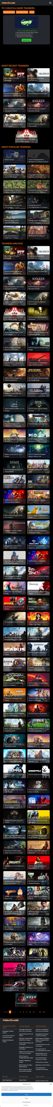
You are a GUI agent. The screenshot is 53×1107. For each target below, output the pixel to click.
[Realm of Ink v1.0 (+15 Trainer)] (14, 954)
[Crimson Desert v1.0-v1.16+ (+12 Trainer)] (14, 664)
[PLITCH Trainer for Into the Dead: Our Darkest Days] (38, 374)
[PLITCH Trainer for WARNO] (38, 557)
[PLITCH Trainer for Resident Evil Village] (38, 344)
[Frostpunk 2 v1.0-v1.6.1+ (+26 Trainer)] (14, 817)
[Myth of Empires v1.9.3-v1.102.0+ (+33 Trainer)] (14, 217)
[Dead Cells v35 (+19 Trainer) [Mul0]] (14, 588)
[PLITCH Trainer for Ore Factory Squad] (38, 481)
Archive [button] (32, 12)
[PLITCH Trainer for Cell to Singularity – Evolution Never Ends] (38, 542)
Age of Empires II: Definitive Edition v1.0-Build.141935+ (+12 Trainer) (42, 1040)
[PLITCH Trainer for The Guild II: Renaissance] (38, 908)
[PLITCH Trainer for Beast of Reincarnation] (38, 120)
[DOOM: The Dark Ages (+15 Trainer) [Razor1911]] (14, 374)
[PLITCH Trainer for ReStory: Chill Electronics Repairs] (38, 329)
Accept (26, 1094)
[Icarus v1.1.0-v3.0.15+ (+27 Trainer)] (14, 649)
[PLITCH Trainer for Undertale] (38, 771)
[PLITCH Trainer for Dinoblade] (38, 390)
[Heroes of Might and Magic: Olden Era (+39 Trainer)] (14, 344)
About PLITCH (26, 40)
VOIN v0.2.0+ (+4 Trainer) (42, 1062)
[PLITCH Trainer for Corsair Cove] (38, 420)
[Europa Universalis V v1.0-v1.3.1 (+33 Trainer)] (14, 939)
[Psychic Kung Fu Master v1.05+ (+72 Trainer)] (14, 329)
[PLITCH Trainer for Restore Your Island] (38, 512)
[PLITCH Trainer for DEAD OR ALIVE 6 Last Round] (38, 695)
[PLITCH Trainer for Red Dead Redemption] (38, 862)
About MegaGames (7, 1080)
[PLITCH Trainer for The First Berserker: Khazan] (38, 105)
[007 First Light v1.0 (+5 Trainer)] (14, 618)
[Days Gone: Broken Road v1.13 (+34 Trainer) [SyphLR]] (14, 557)
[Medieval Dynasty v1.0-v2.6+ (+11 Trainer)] (14, 390)
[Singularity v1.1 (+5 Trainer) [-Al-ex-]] (14, 862)
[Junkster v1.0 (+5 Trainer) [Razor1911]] (14, 893)
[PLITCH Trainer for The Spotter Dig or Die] (38, 847)
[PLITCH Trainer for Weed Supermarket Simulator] (38, 725)
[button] (51, 1084)
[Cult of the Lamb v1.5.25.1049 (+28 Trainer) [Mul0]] (26, 136)
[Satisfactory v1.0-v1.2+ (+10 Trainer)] (14, 695)
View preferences (27, 1102)
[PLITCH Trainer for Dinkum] (38, 496)
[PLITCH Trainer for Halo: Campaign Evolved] (38, 634)
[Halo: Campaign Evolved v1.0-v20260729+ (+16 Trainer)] (14, 573)
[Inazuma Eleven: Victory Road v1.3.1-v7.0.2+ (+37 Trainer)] (14, 756)
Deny (26, 1098)
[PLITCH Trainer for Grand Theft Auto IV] (38, 893)
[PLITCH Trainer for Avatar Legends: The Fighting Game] (38, 664)
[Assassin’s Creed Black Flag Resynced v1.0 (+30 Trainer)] (14, 908)
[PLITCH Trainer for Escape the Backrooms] (38, 313)
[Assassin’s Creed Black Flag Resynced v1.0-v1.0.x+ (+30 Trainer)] (14, 634)
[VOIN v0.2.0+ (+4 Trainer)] (38, 232)
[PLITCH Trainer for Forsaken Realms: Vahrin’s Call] (38, 451)
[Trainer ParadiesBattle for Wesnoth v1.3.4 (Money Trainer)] (38, 156)
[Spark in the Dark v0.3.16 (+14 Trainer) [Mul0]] (14, 466)
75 (26, 1012)
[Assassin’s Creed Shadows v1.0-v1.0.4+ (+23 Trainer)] (14, 171)
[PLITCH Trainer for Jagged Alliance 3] (38, 740)
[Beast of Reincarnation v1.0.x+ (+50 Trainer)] (14, 512)
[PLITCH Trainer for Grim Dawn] (38, 710)
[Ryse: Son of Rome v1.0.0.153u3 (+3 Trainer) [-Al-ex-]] (14, 105)
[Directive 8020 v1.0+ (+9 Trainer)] (26, 999)
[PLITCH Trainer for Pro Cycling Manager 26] (38, 817)
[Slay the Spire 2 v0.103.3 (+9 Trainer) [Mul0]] (14, 923)
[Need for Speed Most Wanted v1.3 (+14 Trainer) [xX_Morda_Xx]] (14, 679)
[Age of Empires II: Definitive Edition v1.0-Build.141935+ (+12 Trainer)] (14, 186)
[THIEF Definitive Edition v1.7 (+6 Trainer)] (14, 405)
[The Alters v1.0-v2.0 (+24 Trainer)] (14, 969)
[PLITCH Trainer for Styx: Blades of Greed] (38, 405)
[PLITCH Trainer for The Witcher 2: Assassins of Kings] (38, 954)
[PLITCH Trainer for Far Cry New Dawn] (38, 466)
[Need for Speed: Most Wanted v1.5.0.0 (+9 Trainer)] (38, 217)
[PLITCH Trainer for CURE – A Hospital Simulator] (38, 878)
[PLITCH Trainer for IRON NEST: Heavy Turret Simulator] (38, 359)
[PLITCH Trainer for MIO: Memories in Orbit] (38, 435)
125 (34, 1012)
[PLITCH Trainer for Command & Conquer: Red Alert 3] (38, 618)
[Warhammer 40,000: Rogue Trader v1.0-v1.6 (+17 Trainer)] (14, 847)
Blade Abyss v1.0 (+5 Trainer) (43, 1065)
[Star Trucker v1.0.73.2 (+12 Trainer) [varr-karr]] (14, 740)
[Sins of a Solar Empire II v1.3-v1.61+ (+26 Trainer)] (14, 542)
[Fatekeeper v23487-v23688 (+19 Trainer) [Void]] (14, 527)
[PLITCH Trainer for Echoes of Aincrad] (38, 756)
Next (44, 1012)
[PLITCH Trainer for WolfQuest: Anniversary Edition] (38, 527)
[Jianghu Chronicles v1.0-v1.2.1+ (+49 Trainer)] (14, 120)
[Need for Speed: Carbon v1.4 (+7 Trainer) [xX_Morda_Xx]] (14, 984)
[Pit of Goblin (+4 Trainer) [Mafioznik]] (14, 75)
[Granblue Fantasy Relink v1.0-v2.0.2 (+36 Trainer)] (14, 878)
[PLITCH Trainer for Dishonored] (38, 923)
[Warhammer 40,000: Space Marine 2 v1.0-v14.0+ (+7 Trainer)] (14, 481)
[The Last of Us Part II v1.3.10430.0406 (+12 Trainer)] (38, 202)
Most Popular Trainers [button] (22, 12)
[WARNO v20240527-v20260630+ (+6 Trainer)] (14, 496)
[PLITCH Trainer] (14, 156)
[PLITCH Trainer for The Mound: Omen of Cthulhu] (38, 786)
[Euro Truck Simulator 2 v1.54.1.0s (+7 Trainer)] (14, 232)
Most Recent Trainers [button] (9, 12)
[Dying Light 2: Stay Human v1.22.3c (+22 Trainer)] (38, 171)
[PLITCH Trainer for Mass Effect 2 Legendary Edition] (38, 679)
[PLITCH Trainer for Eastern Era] (38, 90)
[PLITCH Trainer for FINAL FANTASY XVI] (38, 75)
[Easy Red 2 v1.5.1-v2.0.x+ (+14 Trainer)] (14, 359)
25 (20, 1012)
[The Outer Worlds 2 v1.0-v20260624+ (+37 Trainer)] (14, 420)
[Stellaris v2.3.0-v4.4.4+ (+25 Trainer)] (14, 451)
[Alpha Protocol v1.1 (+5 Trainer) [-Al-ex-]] (14, 771)
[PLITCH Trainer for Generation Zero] (38, 801)
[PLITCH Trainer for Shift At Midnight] (38, 603)
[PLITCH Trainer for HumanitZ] (38, 984)
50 (23, 1012)
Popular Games (22, 1080)
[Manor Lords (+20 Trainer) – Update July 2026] (14, 725)
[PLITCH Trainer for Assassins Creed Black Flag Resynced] (38, 969)
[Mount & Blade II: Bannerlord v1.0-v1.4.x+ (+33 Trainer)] (14, 90)
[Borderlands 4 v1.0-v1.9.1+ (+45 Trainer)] (14, 603)
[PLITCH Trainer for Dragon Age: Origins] (38, 588)
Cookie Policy (25, 1105)
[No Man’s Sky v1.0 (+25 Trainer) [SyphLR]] (14, 435)
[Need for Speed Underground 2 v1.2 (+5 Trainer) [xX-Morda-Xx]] (14, 832)
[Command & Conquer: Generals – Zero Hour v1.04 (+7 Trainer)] (38, 186)
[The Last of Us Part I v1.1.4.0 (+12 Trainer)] (14, 202)
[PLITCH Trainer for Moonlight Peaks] (38, 939)
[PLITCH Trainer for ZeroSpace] (38, 649)
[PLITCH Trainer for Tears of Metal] (38, 573)
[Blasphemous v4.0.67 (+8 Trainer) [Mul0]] (14, 801)
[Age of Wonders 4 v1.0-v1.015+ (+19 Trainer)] (14, 786)
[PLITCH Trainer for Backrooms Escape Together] (38, 832)
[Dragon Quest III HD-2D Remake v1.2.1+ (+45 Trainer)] (14, 710)
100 (30, 1012)
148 (40, 1012)
